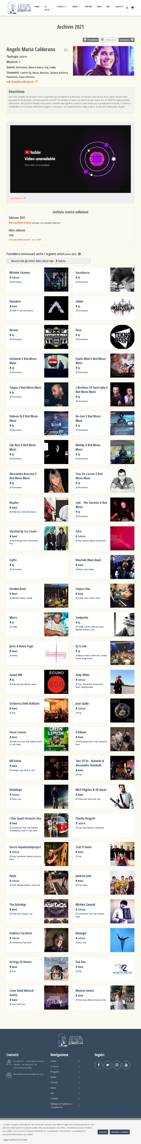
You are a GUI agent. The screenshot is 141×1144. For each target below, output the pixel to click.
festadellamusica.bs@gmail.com (28, 1074)
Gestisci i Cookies (119, 1132)
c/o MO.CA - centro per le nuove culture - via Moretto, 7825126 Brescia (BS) (28, 1064)
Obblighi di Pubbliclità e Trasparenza (61, 1105)
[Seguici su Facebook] (99, 1065)
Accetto (103, 1132)
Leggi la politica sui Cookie (15, 1139)
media (75, 6)
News (99, 6)
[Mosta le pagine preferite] (132, 8)
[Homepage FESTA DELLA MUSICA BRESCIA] (19, 8)
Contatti (119, 6)
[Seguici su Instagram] (117, 1065)
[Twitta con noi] (108, 1065)
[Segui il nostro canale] (126, 1065)
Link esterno (16, 198)
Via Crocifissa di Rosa (20, 222)
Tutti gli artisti (110, 40)
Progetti (61, 6)
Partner (88, 6)
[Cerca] (127, 7)
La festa (47, 8)
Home (37, 6)
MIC (108, 6)
